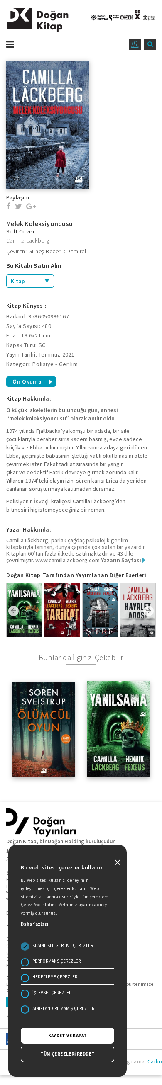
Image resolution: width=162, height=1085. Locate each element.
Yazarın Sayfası (121, 560)
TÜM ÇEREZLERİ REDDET (67, 1054)
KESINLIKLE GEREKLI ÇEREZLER (62, 945)
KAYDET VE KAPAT (67, 1036)
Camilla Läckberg (27, 240)
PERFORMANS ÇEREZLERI (57, 961)
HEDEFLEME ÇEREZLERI (55, 977)
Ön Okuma (27, 381)
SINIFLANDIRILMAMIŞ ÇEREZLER (63, 1008)
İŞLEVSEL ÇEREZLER (51, 992)
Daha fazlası (35, 924)
